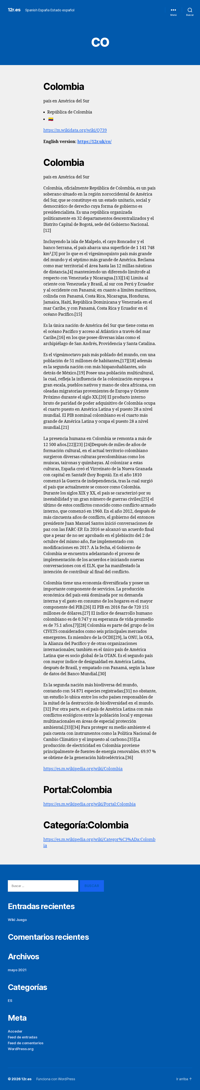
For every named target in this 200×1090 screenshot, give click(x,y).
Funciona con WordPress (55, 1079)
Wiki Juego (17, 920)
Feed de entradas (22, 1037)
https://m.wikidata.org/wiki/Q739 (75, 130)
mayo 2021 (17, 970)
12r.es (14, 9)
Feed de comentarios (25, 1043)
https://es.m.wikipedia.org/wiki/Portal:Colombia (89, 804)
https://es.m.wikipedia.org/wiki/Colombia (83, 769)
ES (10, 1001)
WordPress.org (21, 1049)
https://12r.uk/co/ (94, 141)
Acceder (15, 1031)
